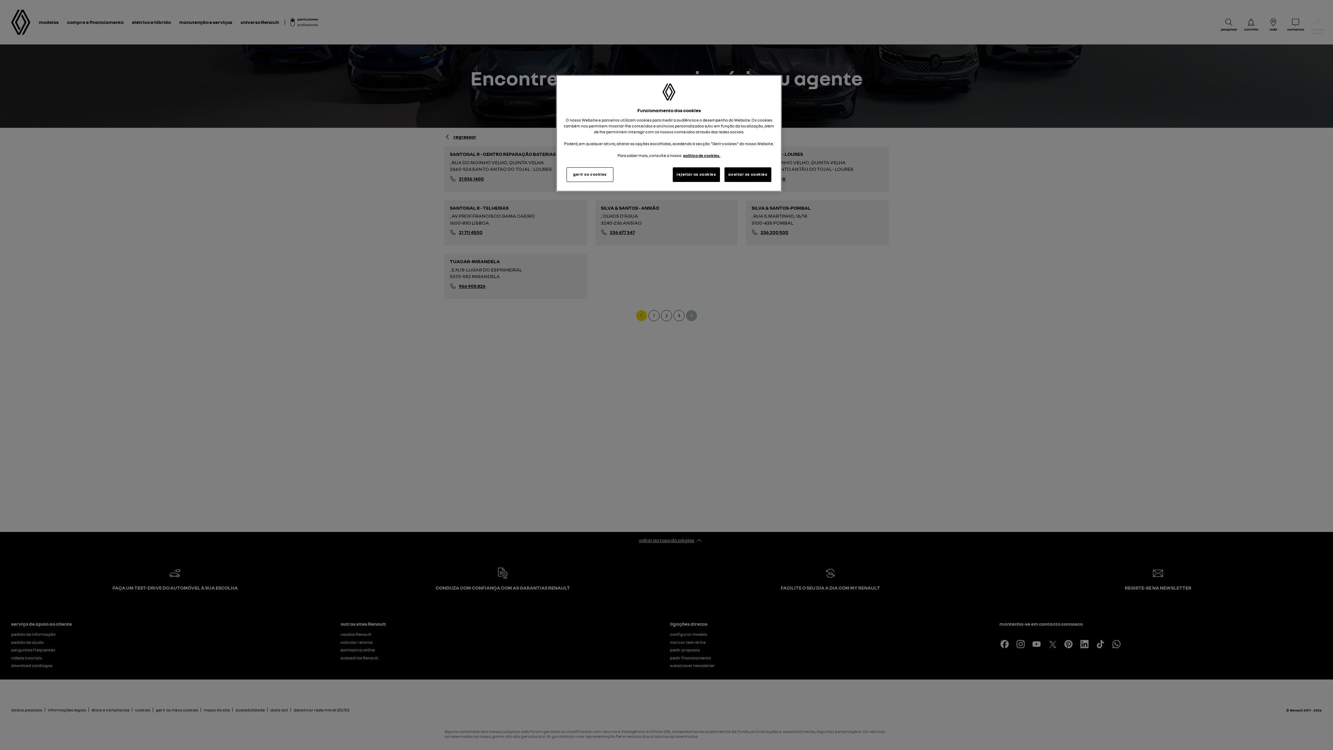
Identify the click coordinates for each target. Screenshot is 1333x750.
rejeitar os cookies (696, 174)
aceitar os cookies (747, 174)
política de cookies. (701, 155)
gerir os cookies (590, 174)
